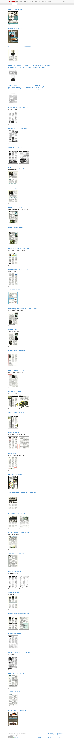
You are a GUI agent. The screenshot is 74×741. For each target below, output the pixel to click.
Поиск (65, 3)
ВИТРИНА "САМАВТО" (15, 228)
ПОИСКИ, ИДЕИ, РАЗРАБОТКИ (18, 248)
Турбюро (58, 737)
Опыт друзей (12, 329)
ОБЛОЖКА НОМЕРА (15, 28)
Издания (20, 1)
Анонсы (10, 3)
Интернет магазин (60, 733)
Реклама (31, 1)
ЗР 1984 (10, 6)
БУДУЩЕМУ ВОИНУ (15, 391)
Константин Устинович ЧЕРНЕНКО (19, 47)
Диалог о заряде (13, 592)
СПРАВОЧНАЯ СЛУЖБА (16, 553)
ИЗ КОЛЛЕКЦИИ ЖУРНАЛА (17, 711)
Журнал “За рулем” (50, 733)
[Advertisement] (59, 18)
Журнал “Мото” (50, 737)
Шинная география (14, 572)
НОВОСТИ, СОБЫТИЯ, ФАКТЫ (18, 128)
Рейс (37, 3)
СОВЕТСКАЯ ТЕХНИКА (16, 147)
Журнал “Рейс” (50, 738)
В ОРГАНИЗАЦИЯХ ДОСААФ (18, 108)
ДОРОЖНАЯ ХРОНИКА (16, 290)
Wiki (45, 1)
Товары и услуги (26, 1)
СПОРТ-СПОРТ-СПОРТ (16, 371)
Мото (33, 3)
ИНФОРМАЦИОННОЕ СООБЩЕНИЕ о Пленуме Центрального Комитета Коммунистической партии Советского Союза (29, 66)
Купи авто (49, 1)
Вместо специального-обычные (18, 613)
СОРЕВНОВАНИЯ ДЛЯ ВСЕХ (18, 269)
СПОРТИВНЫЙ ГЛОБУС (16, 673)
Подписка (35, 1)
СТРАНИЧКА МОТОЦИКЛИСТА (18, 532)
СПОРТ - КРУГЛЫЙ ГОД (16, 9)
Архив (39, 1)
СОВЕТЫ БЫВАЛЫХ (15, 692)
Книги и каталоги (42, 3)
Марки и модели (49, 3)
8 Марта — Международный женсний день (22, 168)
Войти (64, 1)
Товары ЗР (58, 734)
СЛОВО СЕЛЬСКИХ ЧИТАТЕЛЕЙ (19, 652)
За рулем (14, 3)
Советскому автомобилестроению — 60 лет (22, 309)
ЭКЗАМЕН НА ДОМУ (15, 474)
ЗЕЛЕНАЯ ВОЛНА (14, 433)
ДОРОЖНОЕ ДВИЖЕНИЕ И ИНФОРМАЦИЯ (22, 493)
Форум (43, 1)
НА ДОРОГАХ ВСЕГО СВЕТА (17, 514)
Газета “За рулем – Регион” (51, 734)
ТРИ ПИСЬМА (13, 188)
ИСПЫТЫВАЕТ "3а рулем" (17, 350)
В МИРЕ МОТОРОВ (14, 634)
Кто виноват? (12, 453)
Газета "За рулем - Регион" (22, 3)
